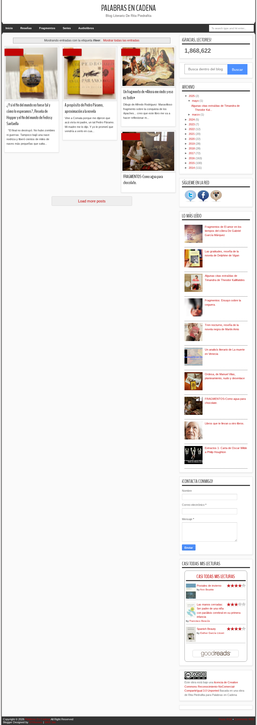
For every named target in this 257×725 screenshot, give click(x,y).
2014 (192, 167)
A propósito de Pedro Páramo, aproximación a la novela (84, 108)
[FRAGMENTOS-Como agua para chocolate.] (148, 152)
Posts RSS (225, 719)
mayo (196, 100)
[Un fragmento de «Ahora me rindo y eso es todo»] (148, 67)
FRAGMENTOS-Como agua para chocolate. (143, 180)
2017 (192, 153)
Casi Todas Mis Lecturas (216, 576)
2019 (192, 143)
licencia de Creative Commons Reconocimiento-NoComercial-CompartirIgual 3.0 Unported (211, 686)
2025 (192, 95)
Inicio (9, 28)
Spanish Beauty (206, 628)
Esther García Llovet (212, 633)
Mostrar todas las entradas (121, 40)
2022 (192, 129)
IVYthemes (35, 722)
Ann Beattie (207, 589)
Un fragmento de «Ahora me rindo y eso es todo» (148, 95)
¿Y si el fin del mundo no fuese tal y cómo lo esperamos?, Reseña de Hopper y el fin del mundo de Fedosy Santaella (29, 114)
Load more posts (92, 201)
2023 (192, 124)
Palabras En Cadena (128, 8)
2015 (192, 162)
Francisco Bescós (199, 621)
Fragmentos (47, 28)
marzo (196, 114)
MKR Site (50, 722)
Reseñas (26, 28)
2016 (192, 158)
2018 (192, 148)
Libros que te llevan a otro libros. (224, 423)
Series (67, 28)
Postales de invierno (209, 585)
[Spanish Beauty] (191, 641)
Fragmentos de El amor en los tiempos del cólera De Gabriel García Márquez (223, 231)
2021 (192, 133)
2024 (192, 119)
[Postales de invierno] (191, 598)
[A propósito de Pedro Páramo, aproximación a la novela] (90, 73)
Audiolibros (86, 28)
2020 (192, 138)
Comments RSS (244, 719)
